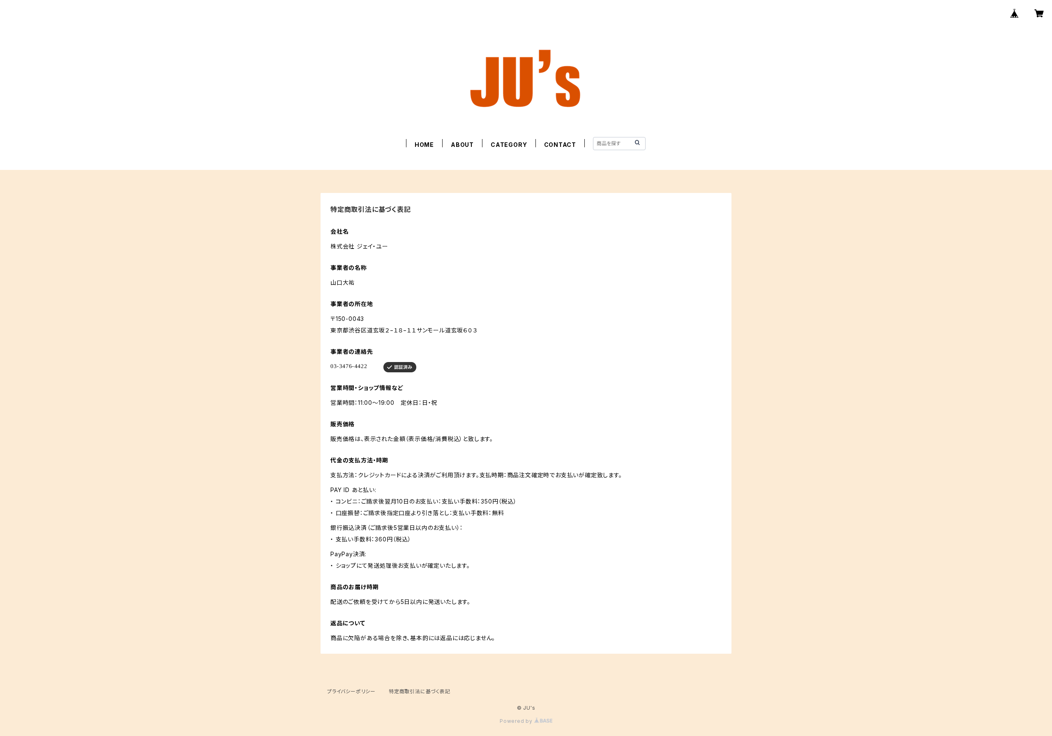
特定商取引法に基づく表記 (419, 691)
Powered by (517, 721)
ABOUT (462, 144)
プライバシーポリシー (351, 691)
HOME (424, 144)
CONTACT (560, 144)
